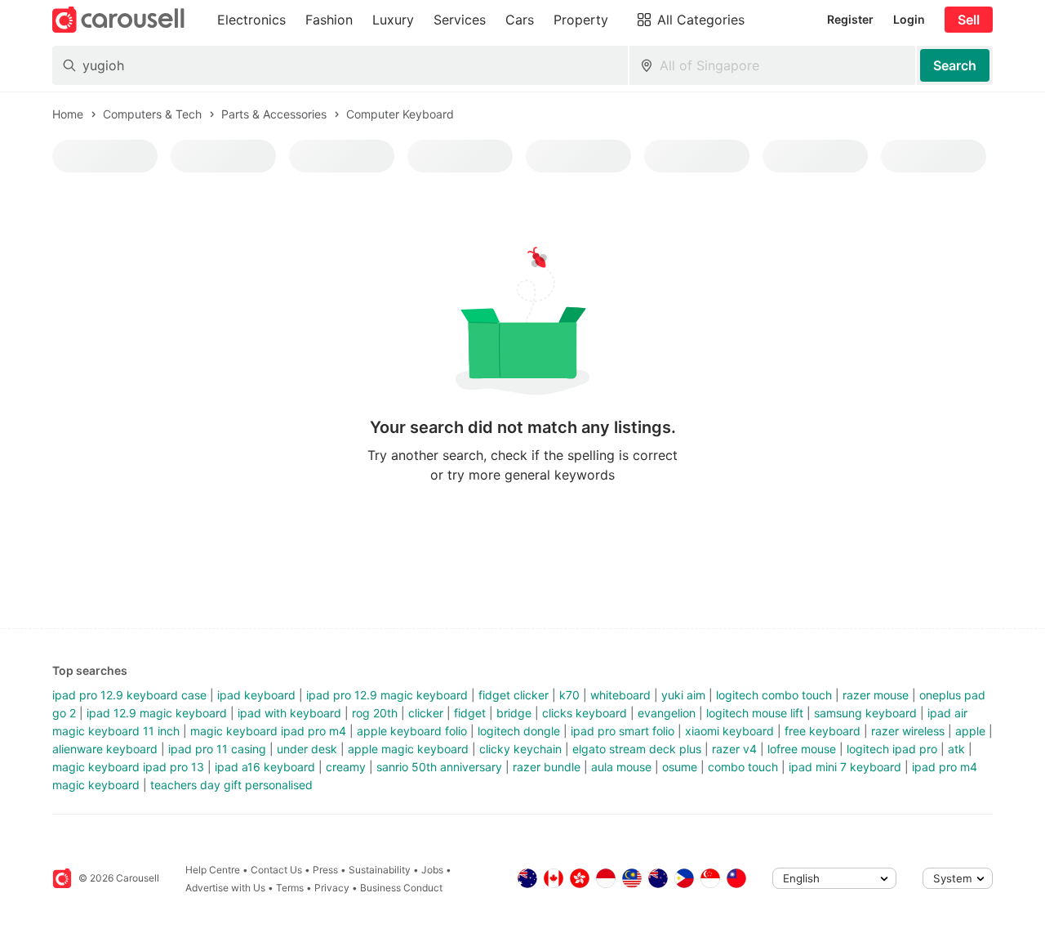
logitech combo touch (774, 695)
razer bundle (546, 767)
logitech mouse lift (754, 713)
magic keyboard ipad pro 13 (128, 767)
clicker (425, 713)
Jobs (432, 870)
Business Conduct (401, 888)
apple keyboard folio (412, 731)
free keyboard (822, 731)
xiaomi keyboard (729, 731)
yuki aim (683, 695)
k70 (569, 695)
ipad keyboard (256, 695)
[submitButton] (954, 65)
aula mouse (621, 767)
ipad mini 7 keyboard (845, 767)
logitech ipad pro (892, 749)
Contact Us (276, 870)
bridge (513, 713)
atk (956, 749)
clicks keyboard (584, 713)
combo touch (743, 767)
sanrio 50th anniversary (439, 767)
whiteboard (620, 695)
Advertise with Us (225, 888)
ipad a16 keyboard (265, 767)
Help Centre (212, 870)
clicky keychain (520, 749)
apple (970, 731)
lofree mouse (801, 749)
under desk (307, 749)
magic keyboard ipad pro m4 (268, 731)
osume (679, 767)
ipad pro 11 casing (217, 749)
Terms (290, 888)
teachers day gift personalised (231, 785)
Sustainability (380, 870)
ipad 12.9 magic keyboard (157, 713)
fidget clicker (513, 695)
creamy (346, 767)
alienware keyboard (105, 749)
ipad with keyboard (289, 713)
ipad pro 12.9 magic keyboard (387, 695)
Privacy (331, 888)
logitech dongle (519, 731)
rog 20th (375, 713)
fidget (470, 713)
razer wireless (908, 731)
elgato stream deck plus (636, 749)
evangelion (667, 713)
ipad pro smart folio (622, 731)
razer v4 (734, 749)
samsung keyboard (865, 713)
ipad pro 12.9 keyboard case (129, 695)
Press (325, 870)
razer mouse (876, 695)
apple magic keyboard (408, 749)
